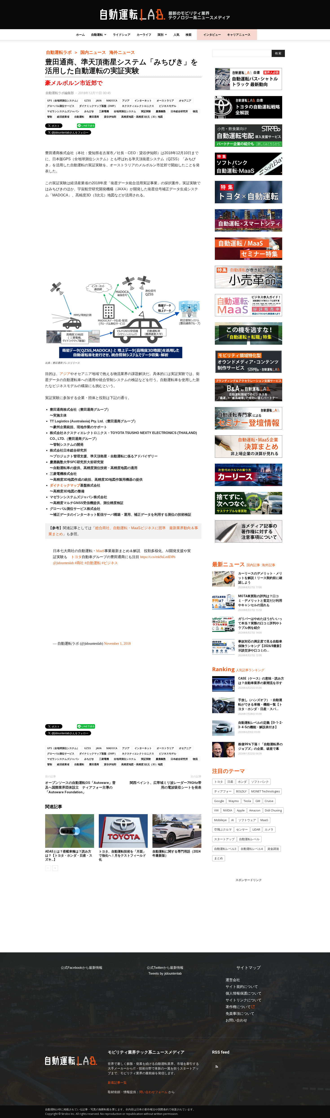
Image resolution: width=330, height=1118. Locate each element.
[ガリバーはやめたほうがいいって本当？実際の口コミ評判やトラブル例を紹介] (223, 624)
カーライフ (144, 35)
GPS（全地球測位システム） (63, 100)
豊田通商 (94, 116)
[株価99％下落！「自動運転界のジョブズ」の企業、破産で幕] (223, 749)
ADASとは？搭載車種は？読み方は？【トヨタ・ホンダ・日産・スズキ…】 (68, 855)
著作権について (238, 1007)
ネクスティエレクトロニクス (138, 105)
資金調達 (273, 849)
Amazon (254, 810)
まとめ (218, 858)
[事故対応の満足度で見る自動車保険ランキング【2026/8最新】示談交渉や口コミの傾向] (223, 647)
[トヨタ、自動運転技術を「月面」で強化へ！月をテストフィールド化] (123, 831)
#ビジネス (110, 563)
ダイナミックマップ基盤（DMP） (98, 105)
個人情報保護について (244, 993)
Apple (241, 810)
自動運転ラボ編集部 (60, 93)
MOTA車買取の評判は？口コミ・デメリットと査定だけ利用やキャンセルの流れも (260, 600)
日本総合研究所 (179, 111)
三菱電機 (104, 111)
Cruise (269, 801)
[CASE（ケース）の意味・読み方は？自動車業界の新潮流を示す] (223, 684)
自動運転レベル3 (225, 849)
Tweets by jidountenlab (165, 973)
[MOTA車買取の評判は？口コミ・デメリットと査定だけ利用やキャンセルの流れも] (223, 601)
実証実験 (146, 111)
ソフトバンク (260, 782)
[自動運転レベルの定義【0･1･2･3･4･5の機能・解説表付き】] (223, 728)
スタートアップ (224, 839)
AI (232, 820)
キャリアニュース (239, 35)
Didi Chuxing (273, 810)
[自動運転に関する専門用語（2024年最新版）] (176, 831)
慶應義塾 (161, 111)
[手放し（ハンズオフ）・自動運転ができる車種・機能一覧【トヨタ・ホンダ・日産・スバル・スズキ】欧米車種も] (223, 705)
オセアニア (185, 100)
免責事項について (240, 1013)
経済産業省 (63, 116)
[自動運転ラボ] (165, 15)
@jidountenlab (63, 563)
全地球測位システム (125, 111)
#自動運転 (93, 563)
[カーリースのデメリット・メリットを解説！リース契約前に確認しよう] (223, 579)
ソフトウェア (247, 820)
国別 (160, 35)
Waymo (234, 801)
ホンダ (242, 782)
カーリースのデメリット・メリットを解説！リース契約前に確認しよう (260, 578)
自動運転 (97, 35)
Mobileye (220, 820)
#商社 (79, 563)
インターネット (143, 100)
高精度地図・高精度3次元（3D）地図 (142, 116)
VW (216, 810)
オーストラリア (165, 100)
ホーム (80, 35)
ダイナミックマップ (65, 485)
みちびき (89, 111)
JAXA (98, 100)
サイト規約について (242, 987)
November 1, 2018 (117, 643)
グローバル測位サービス (60, 105)
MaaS (100, 551)
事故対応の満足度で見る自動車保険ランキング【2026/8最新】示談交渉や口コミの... (260, 646)
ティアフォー (223, 791)
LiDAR (256, 829)
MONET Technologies (265, 791)
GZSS (87, 100)
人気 (176, 35)
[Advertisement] (123, 235)
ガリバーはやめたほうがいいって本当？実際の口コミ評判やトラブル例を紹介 (260, 623)
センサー (242, 829)
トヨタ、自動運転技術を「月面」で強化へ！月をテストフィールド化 (122, 855)
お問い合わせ (236, 1020)
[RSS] (216, 1066)
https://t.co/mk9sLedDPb (157, 557)
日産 (230, 782)
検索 (188, 35)
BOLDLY (241, 791)
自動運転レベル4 (252, 849)
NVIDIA (227, 810)
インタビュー (212, 35)
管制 (49, 116)
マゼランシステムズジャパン (63, 111)
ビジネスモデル (167, 105)
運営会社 (233, 980)
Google (219, 801)
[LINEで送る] (86, 125)
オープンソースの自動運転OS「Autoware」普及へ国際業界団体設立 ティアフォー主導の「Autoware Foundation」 (80, 787)
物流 (195, 111)
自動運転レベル (249, 839)
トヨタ (76, 557)
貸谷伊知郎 (110, 116)
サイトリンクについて (244, 1000)
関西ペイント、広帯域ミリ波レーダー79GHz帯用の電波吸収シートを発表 (165, 785)
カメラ (269, 829)
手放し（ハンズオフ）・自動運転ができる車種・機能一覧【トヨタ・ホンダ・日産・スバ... (260, 704)
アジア (126, 100)
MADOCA (111, 100)
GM (257, 801)
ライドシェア (121, 35)
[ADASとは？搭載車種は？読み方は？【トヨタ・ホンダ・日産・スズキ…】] (69, 831)
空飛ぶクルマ (223, 829)
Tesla (247, 801)
